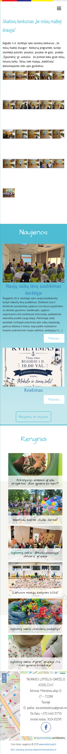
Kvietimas (33, 390)
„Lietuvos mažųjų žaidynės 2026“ (35, 592)
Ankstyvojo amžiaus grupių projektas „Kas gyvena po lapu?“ (35, 482)
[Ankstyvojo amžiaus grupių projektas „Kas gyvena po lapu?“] (35, 455)
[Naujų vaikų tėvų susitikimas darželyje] (33, 246)
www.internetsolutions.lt (44, 750)
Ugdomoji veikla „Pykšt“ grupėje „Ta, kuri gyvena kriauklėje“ (35, 663)
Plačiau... (54, 338)
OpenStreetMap (43, 738)
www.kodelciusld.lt (47, 744)
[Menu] (59, 8)
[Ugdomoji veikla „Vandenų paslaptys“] (35, 600)
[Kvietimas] (33, 350)
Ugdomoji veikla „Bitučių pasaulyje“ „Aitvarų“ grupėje (35, 554)
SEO (12, 750)
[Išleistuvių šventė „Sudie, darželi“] (35, 491)
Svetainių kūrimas (24, 750)
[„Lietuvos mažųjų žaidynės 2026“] (35, 564)
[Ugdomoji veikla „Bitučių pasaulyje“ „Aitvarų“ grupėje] (35, 528)
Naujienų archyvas (33, 416)
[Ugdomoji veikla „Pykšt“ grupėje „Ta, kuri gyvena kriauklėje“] (35, 637)
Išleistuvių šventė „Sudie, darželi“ (35, 520)
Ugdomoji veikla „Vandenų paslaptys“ (35, 629)
